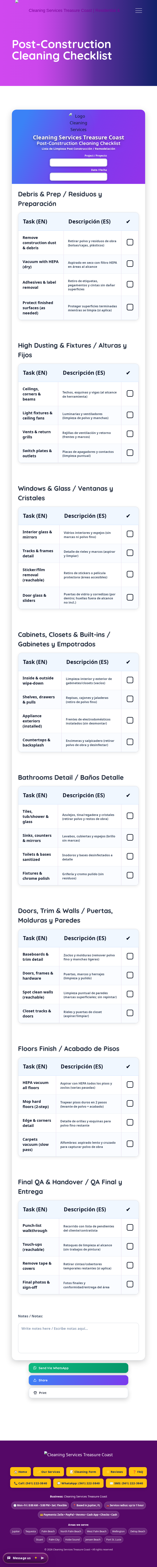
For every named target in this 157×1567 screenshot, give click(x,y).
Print (43, 1393)
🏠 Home (20, 1472)
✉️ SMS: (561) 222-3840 (126, 1483)
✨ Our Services (48, 1472)
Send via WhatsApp (54, 1368)
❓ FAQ (138, 1472)
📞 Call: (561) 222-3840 (30, 1483)
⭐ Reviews (114, 1472)
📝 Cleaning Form (83, 1472)
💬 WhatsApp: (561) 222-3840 (78, 1483)
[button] (25, 1558)
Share (43, 1380)
